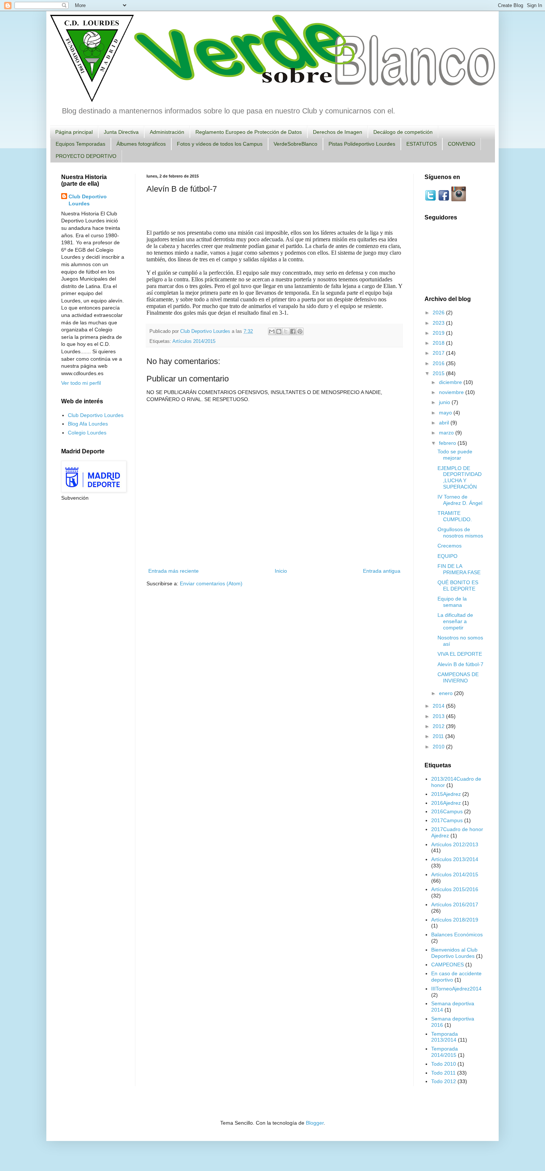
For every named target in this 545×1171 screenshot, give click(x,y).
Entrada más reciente (173, 571)
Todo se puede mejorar (454, 455)
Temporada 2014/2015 (444, 1052)
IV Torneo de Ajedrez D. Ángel (459, 500)
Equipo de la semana (452, 602)
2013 (439, 716)
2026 (439, 312)
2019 (439, 333)
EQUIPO (447, 556)
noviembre (452, 392)
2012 (439, 726)
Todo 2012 (443, 1081)
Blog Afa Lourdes (88, 424)
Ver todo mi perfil (81, 383)
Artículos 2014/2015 (193, 341)
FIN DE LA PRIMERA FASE (458, 569)
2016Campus (447, 811)
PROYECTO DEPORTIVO (86, 156)
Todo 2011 (443, 1073)
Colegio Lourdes (87, 433)
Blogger (315, 1123)
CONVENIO (461, 144)
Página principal (74, 132)
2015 (439, 373)
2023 (439, 323)
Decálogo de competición (403, 132)
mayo (446, 413)
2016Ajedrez (446, 803)
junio (445, 402)
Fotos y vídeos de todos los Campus (219, 144)
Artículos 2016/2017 (454, 904)
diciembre (451, 382)
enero (446, 693)
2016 (439, 363)
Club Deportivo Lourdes (88, 200)
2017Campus (447, 820)
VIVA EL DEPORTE (459, 654)
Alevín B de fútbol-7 (460, 664)
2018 (439, 343)
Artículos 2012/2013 (454, 844)
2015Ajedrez (446, 794)
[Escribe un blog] (279, 331)
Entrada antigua (381, 571)
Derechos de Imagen (337, 132)
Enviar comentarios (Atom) (211, 583)
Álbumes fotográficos (141, 144)
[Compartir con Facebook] (293, 331)
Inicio (281, 571)
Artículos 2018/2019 (454, 920)
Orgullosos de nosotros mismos (460, 532)
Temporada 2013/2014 (444, 1037)
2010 (439, 747)
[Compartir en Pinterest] (300, 331)
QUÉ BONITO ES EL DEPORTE (457, 585)
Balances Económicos (457, 934)
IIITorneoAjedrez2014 (456, 989)
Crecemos (449, 546)
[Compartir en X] (286, 331)
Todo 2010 (443, 1064)
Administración (167, 132)
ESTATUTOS (421, 144)
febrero (448, 443)
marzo (447, 433)
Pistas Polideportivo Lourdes (361, 144)
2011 (439, 736)
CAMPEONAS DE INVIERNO (458, 677)
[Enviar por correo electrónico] (271, 331)
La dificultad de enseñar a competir (455, 621)
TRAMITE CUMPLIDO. (454, 516)
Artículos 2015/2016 (454, 889)
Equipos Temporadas (80, 144)
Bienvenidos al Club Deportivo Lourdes (454, 953)
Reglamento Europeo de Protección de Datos (248, 132)
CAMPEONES (447, 964)
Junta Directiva (121, 132)
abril (444, 423)
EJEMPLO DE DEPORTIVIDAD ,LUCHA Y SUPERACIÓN (459, 477)
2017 (439, 353)
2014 (439, 706)
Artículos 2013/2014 (454, 859)
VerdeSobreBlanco (295, 144)
